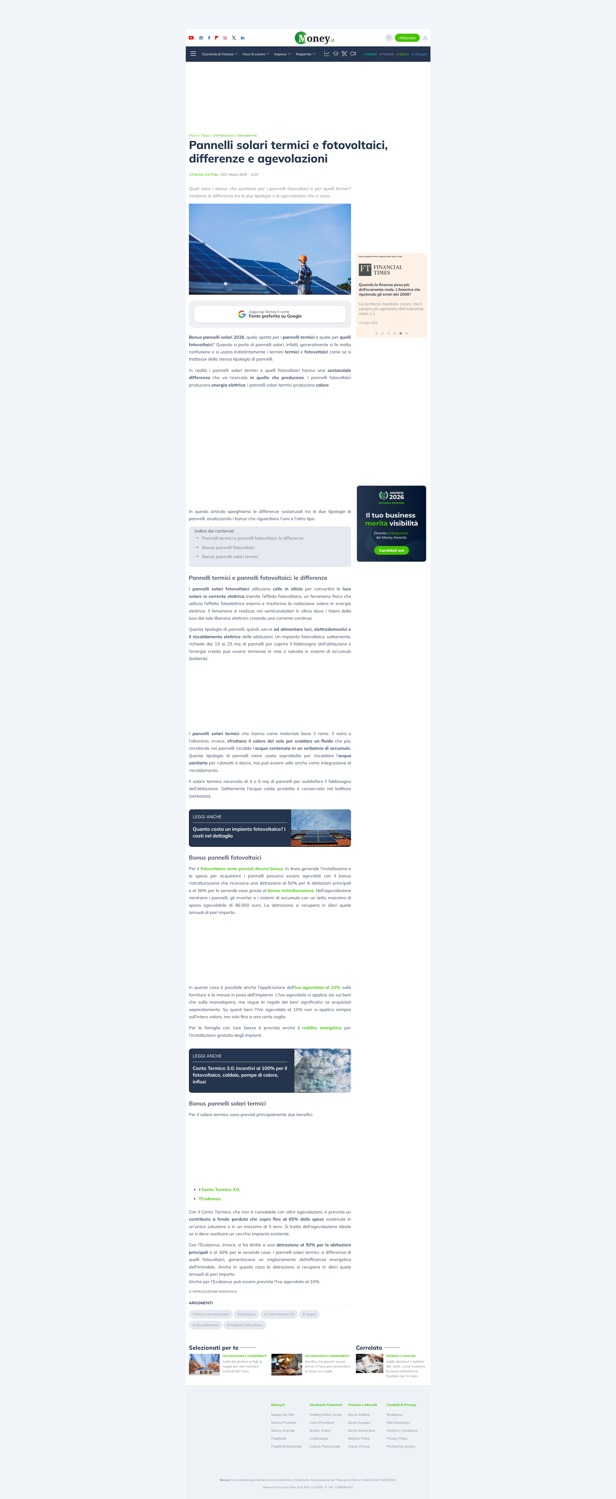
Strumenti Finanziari (326, 1405)
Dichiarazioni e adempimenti (235, 135)
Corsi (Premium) (322, 1422)
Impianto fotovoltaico (246, 1325)
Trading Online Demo (326, 1414)
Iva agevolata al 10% (317, 987)
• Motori (370, 54)
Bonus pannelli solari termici (230, 556)
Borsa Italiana (359, 1414)
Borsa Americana (361, 1430)
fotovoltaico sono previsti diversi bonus (241, 868)
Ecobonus (210, 1198)
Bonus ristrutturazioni (212, 1314)
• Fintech (387, 54)
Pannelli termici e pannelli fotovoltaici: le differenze (252, 538)
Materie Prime (359, 1438)
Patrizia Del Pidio (205, 174)
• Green (403, 54)
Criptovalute (319, 1438)
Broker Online (320, 1430)
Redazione (395, 1414)
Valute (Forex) (359, 1446)
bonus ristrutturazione (291, 890)
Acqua (311, 1314)
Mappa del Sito (282, 1414)
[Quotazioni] (327, 54)
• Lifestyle (419, 54)
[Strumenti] (344, 54)
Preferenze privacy (401, 1446)
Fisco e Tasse (199, 135)
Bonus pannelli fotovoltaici (228, 547)
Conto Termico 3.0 (220, 1189)
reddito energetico (322, 1028)
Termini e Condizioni (402, 1430)
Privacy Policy (397, 1438)
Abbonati (407, 37)
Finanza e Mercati (362, 1405)
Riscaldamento (207, 1325)
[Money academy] (336, 54)
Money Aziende (283, 1430)
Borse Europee (359, 1422)
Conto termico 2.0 (280, 1314)
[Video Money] (353, 54)
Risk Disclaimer (398, 1422)
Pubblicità (278, 1438)
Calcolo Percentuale (325, 1446)
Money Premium (283, 1422)
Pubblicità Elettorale (286, 1446)
